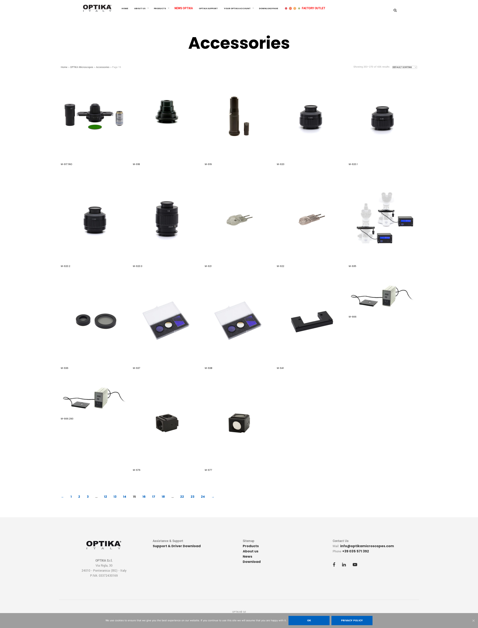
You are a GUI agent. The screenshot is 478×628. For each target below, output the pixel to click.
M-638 (208, 368)
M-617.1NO (66, 164)
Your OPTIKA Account (237, 8)
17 (153, 497)
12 (105, 497)
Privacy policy (352, 620)
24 (203, 497)
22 (182, 497)
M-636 (64, 368)
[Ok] (473, 620)
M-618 (136, 164)
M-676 (136, 470)
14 (124, 497)
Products (160, 8)
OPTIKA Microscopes (81, 67)
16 (144, 497)
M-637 (136, 368)
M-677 (208, 470)
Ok (309, 620)
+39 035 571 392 (355, 551)
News (247, 556)
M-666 (352, 316)
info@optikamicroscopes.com (367, 546)
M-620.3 (137, 266)
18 (163, 497)
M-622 (280, 266)
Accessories (102, 67)
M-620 (280, 164)
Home (125, 8)
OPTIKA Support (208, 8)
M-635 (352, 266)
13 (115, 497)
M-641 (280, 368)
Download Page (268, 8)
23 (192, 497)
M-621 (208, 266)
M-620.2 (65, 266)
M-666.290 (67, 418)
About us (139, 8)
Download (252, 561)
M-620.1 (353, 164)
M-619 (208, 164)
